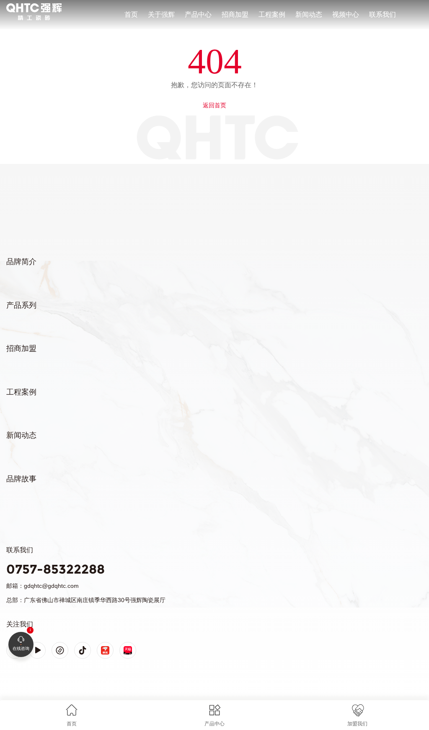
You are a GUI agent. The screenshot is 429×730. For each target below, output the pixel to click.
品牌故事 (21, 479)
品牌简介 (21, 261)
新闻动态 (308, 14)
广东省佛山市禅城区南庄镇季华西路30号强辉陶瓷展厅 (94, 600)
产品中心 (198, 14)
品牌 (11, 5)
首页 (131, 14)
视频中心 (345, 14)
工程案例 (271, 14)
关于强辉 (161, 14)
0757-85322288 (55, 569)
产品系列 (21, 305)
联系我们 (382, 14)
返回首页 (214, 105)
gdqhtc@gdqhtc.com (51, 585)
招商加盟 (235, 14)
